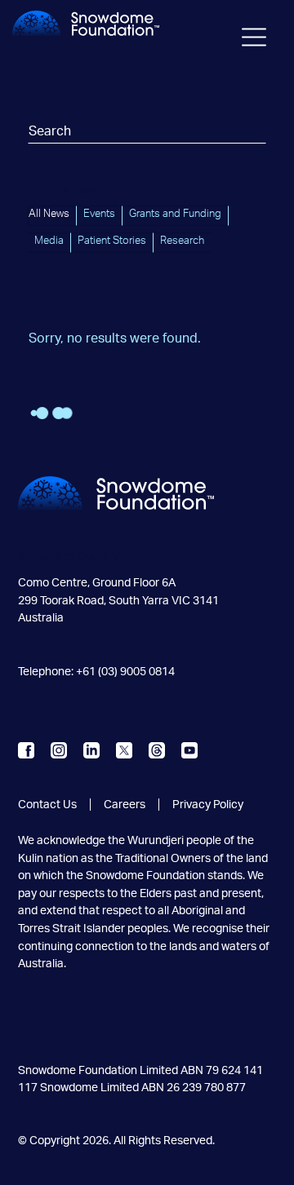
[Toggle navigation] (254, 41)
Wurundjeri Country (68, 556)
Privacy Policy (207, 804)
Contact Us (47, 804)
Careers (124, 804)
